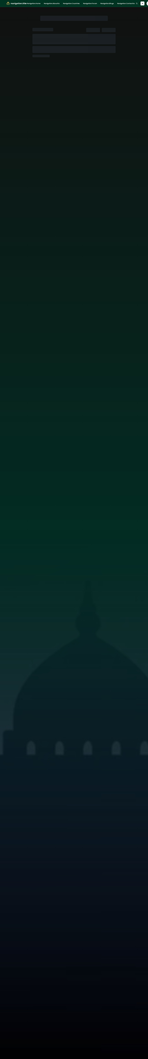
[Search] (136, 3)
